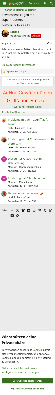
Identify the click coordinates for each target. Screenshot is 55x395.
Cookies (37, 350)
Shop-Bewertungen (25, 147)
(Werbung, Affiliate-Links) (27, 106)
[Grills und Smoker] (27, 102)
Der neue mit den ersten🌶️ (25, 193)
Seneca (8, 24)
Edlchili (11, 196)
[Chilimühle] (27, 95)
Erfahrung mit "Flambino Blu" (27, 178)
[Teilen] (48, 43)
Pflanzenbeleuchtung (30, 166)
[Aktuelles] (45, 3)
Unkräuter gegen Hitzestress (18, 65)
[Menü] (4, 3)
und (16, 71)
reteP (10, 147)
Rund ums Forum (23, 127)
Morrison (12, 166)
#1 (52, 43)
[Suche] (51, 3)
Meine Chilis (25, 182)
